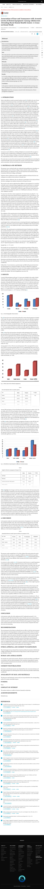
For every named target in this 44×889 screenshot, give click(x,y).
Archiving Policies (13, 847)
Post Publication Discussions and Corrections (29, 861)
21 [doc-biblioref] (30, 603)
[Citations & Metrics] (42, 46)
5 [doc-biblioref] (21, 527)
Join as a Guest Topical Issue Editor (38, 853)
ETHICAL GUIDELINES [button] (16, 4)
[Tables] (42, 55)
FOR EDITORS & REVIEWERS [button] (28, 4)
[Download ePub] (35, 34)
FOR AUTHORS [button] (38, 4)
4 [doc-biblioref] (12, 115)
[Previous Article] (40, 34)
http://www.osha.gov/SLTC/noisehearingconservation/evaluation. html (23, 711)
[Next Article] (42, 34)
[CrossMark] (4, 13)
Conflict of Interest (30, 851)
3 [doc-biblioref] (28, 106)
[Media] (42, 53)
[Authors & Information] (42, 42)
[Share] (42, 57)
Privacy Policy (23, 886)
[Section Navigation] (1, 41)
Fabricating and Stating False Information (29, 854)
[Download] (42, 44)
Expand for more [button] (34, 406)
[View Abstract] (32, 34)
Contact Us (28, 886)
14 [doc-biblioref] (7, 226)
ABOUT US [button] (8, 4)
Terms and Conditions (17, 886)
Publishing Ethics (29, 863)
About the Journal (4, 847)
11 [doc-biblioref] (9, 149)
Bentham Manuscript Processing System (12, 858)
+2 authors (32, 27)
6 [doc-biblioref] (25, 122)
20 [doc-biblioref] (26, 581)
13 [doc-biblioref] (18, 219)
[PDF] (37, 34)
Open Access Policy (4, 857)
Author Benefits (12, 851)
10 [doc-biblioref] (34, 141)
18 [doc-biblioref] (8, 559)
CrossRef (13, 707)
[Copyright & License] (42, 48)
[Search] (42, 2)
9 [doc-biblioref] (16, 562)
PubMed (17, 707)
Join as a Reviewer (38, 850)
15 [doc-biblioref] (8, 226)
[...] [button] (19, 27)
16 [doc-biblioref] (27, 556)
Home (4, 4)
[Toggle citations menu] (7, 720)
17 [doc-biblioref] (6, 559)
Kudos (37, 860)
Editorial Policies (21, 851)
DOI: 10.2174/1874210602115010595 (35, 31)
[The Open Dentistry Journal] (22, 878)
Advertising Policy (38, 859)
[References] (42, 50)
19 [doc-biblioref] (12, 580)
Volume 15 (6, 7)
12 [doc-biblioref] (30, 156)
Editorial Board (3, 851)
